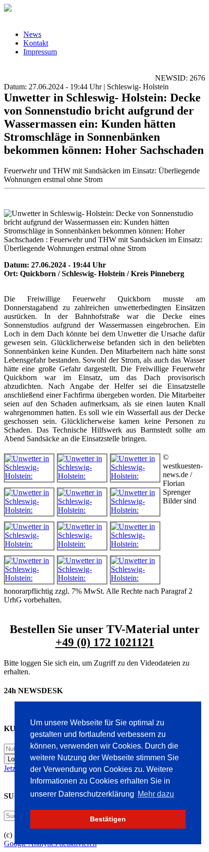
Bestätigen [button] (108, 819)
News (32, 34)
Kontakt (35, 43)
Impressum (40, 52)
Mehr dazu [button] (156, 794)
